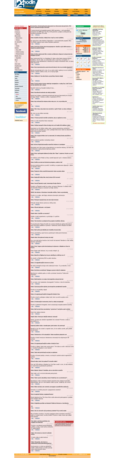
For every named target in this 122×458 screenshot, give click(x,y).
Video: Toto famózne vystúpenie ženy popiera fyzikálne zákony (48, 221)
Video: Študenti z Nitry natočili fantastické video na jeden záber (48, 171)
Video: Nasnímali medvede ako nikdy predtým (43, 92)
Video (56, 9)
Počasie (65, 13)
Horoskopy (56, 13)
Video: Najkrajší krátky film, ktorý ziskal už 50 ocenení (45, 177)
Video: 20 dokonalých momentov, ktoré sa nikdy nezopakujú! (47, 301)
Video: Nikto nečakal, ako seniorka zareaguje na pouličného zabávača (49, 386)
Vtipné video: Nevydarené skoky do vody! (42, 237)
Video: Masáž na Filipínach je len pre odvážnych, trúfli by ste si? (48, 255)
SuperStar (18, 57)
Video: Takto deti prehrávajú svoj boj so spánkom (44, 352)
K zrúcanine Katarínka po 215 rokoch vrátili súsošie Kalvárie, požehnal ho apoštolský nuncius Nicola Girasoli (64, 424)
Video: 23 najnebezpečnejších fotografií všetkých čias (45, 294)
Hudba (17, 45)
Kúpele (65, 11)
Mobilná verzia (19, 120)
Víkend (16, 76)
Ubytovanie (39, 13)
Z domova (17, 32)
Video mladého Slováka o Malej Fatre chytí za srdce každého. (47, 37)
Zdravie (18, 40)
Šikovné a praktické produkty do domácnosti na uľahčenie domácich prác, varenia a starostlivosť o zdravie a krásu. (98, 100)
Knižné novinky (20, 51)
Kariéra (16, 80)
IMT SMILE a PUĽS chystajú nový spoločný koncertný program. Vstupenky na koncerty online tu (97, 82)
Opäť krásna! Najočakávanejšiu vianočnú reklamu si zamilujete (48, 144)
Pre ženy (17, 74)
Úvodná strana (18, 15)
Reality (47, 9)
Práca (86, 9)
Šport (16, 59)
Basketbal (78, 79)
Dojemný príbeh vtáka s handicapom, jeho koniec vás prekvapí (48, 325)
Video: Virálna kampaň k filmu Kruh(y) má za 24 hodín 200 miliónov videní (50, 125)
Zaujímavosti (18, 65)
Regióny (18, 34)
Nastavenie (79, 53)
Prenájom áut (79, 36)
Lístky (86, 11)
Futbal (78, 74)
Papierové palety (51, 457)
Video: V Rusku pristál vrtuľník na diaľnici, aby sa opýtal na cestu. (48, 117)
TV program (65, 9)
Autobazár (38, 11)
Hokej (77, 77)
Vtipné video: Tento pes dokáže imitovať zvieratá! (44, 316)
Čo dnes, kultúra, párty (61, 457)
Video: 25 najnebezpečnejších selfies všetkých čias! (45, 343)
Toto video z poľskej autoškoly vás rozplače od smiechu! (40, 421)
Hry (17, 96)
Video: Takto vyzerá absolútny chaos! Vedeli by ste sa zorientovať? (49, 378)
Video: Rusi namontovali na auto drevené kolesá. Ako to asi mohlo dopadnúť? (52, 67)
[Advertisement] (64, 4)
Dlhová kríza (19, 38)
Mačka (40, 457)
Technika (17, 88)
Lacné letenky (75, 11)
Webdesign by (79, 454)
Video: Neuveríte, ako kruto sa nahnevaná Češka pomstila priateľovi (41, 442)
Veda (16, 78)
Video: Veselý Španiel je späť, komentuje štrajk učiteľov (46, 183)
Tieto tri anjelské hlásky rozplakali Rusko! (42, 394)
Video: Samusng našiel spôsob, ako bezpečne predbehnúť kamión (48, 286)
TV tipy (78, 43)
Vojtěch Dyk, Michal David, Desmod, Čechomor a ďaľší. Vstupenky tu (97, 32)
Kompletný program (81, 41)
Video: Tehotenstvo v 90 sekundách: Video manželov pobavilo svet (49, 334)
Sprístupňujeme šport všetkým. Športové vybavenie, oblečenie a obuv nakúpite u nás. (98, 91)
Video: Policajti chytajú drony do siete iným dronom (44, 200)
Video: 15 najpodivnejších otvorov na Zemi (42, 262)
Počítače (17, 90)
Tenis (77, 76)
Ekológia (17, 67)
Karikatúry (18, 98)
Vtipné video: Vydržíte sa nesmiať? (40, 213)
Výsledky (56, 11)
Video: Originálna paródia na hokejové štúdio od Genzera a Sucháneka (50, 403)
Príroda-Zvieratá (19, 86)
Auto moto (17, 63)
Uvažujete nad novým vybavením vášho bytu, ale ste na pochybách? (97, 108)
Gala (16, 43)
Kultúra (17, 47)
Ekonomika (17, 36)
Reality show (18, 55)
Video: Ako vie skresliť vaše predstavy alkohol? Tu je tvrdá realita (48, 410)
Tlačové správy (18, 69)
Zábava (76, 13)
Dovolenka (47, 11)
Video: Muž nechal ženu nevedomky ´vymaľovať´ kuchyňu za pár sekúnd (50, 309)
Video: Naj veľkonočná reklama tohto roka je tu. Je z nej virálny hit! (49, 101)
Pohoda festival (20, 53)
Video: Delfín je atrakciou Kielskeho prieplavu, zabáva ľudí (46, 162)
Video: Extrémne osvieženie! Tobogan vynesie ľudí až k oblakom (48, 270)
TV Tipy (76, 9)
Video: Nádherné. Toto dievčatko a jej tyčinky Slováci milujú (47, 76)
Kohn (17, 100)
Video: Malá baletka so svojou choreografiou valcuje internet (47, 279)
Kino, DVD (18, 49)
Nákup (47, 13)
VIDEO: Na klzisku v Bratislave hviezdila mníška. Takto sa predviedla (49, 192)
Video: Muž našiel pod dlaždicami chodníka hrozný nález (46, 230)
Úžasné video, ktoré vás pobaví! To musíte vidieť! (44, 361)
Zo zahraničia (18, 42)
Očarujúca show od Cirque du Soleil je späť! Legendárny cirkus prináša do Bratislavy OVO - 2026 (97, 51)
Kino (86, 13)
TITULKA (17, 30)
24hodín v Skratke (19, 26)
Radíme (17, 82)
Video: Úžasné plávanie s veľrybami (40, 207)
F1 (16, 61)
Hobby (16, 84)
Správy (39, 9)
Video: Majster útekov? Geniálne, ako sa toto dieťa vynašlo (47, 370)
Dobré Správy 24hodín (44, 454)
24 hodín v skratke (62, 454)
